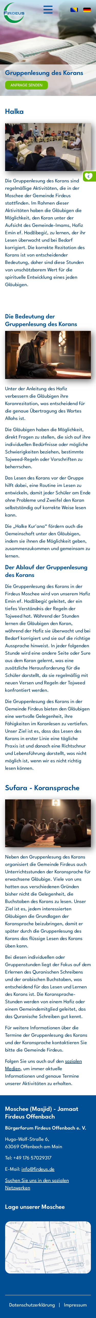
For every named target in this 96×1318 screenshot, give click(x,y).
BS (74, 10)
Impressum (75, 1305)
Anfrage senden (26, 85)
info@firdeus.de (38, 1169)
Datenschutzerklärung (32, 1305)
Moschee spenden (76, 176)
